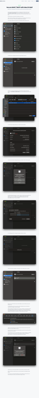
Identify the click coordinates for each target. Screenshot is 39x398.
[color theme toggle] (35, 1)
